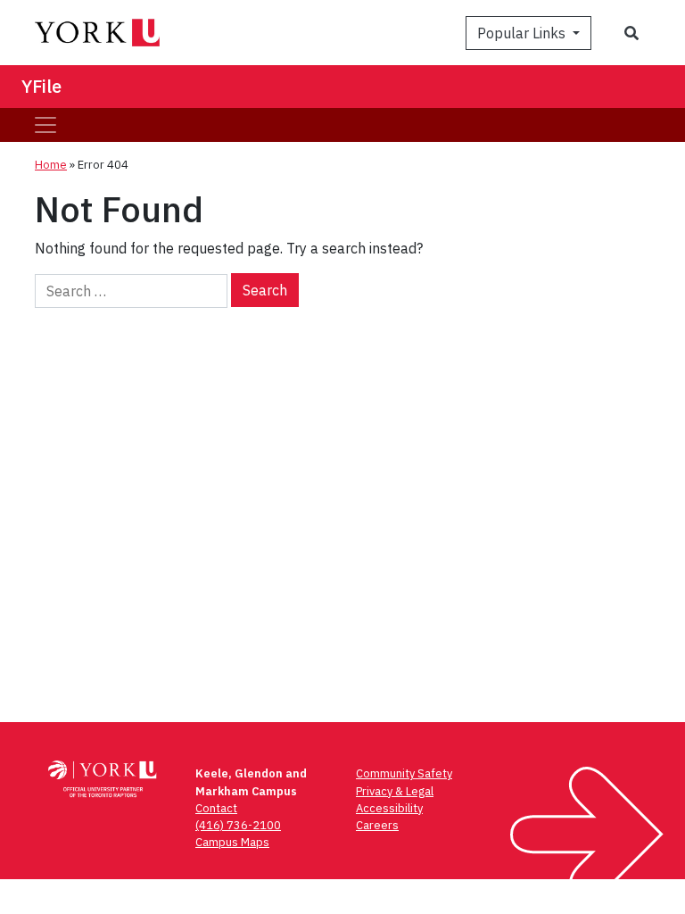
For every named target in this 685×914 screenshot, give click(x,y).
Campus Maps (232, 842)
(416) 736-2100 (238, 825)
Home (51, 164)
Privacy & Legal (394, 791)
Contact (216, 808)
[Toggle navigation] (45, 125)
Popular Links (523, 33)
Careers (377, 825)
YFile (41, 86)
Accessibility (389, 808)
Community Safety (404, 773)
